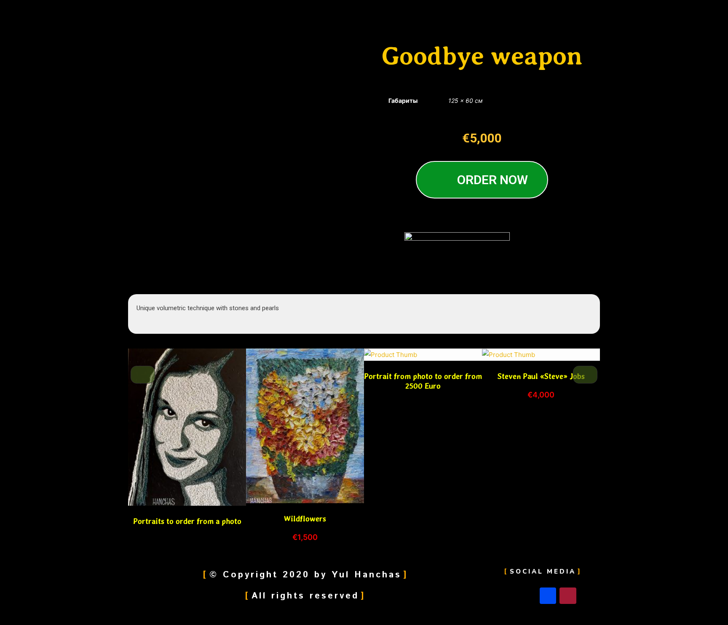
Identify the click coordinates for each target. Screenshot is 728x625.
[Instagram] (567, 595)
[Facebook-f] (548, 595)
